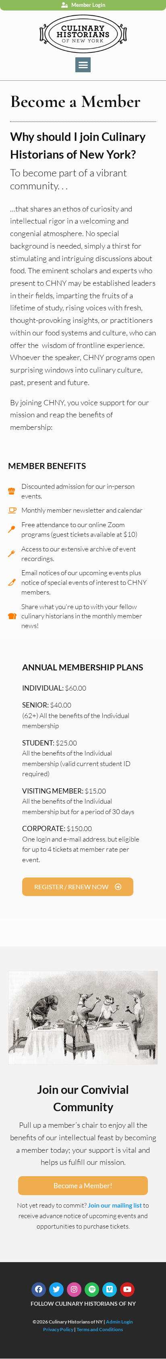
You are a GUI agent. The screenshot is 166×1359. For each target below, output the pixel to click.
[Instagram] (74, 1289)
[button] (83, 65)
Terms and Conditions (100, 1329)
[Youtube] (127, 1289)
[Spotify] (92, 1289)
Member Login (88, 5)
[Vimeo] (109, 1289)
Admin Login (119, 1322)
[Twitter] (56, 1289)
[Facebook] (38, 1289)
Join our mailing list (115, 1205)
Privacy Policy (58, 1329)
